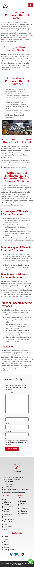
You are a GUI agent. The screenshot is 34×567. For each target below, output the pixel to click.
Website (8, 431)
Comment (9, 393)
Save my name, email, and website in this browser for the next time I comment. (16, 442)
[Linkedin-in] (15, 554)
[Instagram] (22, 554)
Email (7, 423)
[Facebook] (11, 554)
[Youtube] (18, 554)
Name (7, 416)
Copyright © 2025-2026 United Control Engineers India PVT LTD (17, 564)
